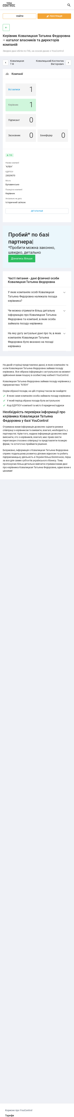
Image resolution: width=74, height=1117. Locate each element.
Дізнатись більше (22, 258)
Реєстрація (54, 16)
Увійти (19, 16)
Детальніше (37, 211)
